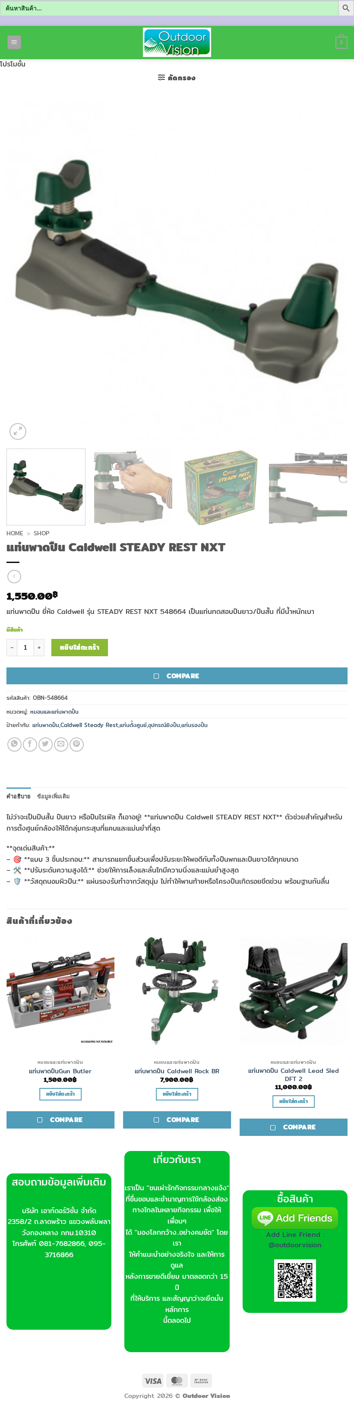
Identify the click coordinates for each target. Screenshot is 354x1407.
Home (14, 533)
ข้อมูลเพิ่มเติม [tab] (53, 796)
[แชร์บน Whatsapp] (14, 744)
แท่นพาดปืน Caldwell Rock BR (177, 1071)
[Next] (330, 271)
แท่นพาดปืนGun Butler (60, 1071)
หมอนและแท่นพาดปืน (54, 711)
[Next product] (14, 576)
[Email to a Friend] (61, 744)
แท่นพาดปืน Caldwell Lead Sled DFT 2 (293, 1075)
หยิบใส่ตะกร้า (80, 647)
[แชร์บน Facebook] (30, 744)
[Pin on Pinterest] (77, 744)
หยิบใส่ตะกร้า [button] (60, 1094)
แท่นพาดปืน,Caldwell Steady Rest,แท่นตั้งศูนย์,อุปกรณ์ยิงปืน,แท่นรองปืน (120, 725)
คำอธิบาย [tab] (18, 796)
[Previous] (24, 271)
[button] (14, 42)
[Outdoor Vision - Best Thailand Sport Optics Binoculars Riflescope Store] (177, 42)
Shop (41, 533)
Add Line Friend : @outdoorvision (295, 1239)
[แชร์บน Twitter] (45, 744)
